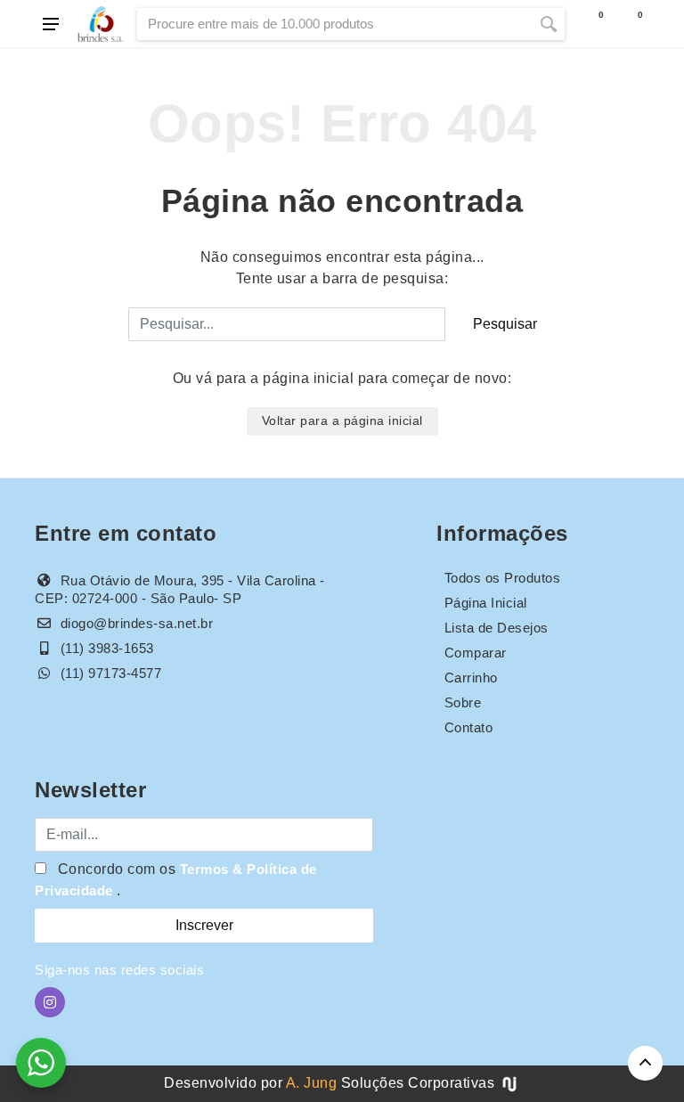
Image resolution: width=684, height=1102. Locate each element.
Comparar (475, 652)
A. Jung (312, 1082)
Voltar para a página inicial (342, 420)
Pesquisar (505, 323)
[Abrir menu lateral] (51, 24)
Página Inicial (485, 602)
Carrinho (471, 677)
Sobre (463, 702)
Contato (468, 727)
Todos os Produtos (502, 577)
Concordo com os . (176, 879)
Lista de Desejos (496, 627)
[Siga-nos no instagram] (50, 1002)
